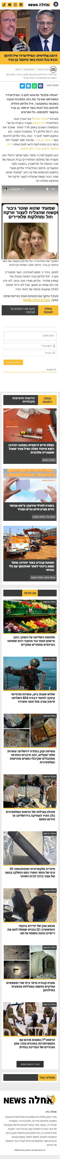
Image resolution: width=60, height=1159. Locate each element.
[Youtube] (9, 4)
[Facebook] (20, 4)
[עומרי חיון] (39, 4)
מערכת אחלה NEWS (36, 300)
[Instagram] (15, 4)
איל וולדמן (38, 123)
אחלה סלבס (40, 118)
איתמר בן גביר (43, 140)
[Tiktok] (4, 4)
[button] (40, 86)
